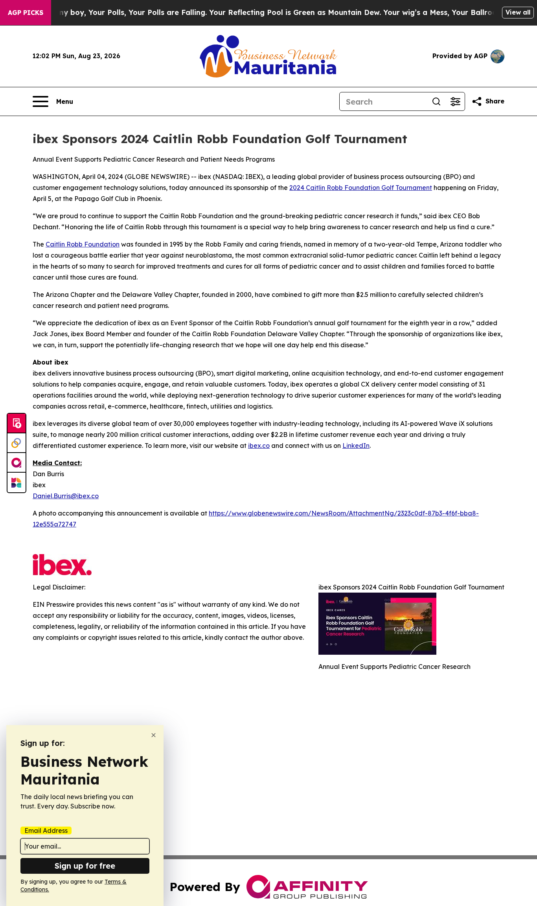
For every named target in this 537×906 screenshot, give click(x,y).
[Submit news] (16, 423)
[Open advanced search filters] (455, 101)
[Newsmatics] (16, 482)
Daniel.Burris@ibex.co (66, 496)
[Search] (436, 101)
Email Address (46, 830)
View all (518, 12)
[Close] (153, 735)
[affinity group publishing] (16, 463)
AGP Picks (25, 13)
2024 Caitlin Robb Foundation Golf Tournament (360, 188)
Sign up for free (85, 866)
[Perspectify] (16, 443)
